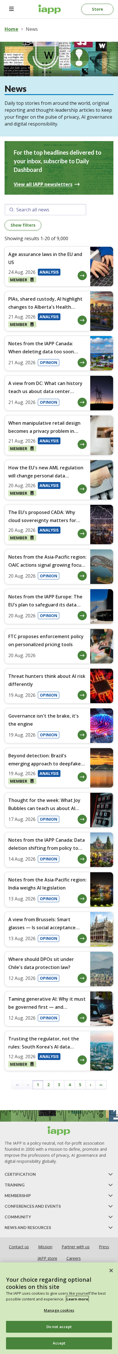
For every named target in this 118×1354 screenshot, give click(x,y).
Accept (59, 1343)
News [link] (32, 29)
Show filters (23, 225)
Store (97, 9)
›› (100, 1084)
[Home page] (59, 1130)
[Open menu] (11, 9)
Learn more (77, 1299)
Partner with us (76, 1246)
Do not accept (59, 1326)
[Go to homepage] (49, 9)
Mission (45, 1246)
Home (11, 29)
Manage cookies (59, 1310)
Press (104, 1246)
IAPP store (47, 1258)
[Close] (111, 1270)
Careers (73, 1258)
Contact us (19, 1246)
